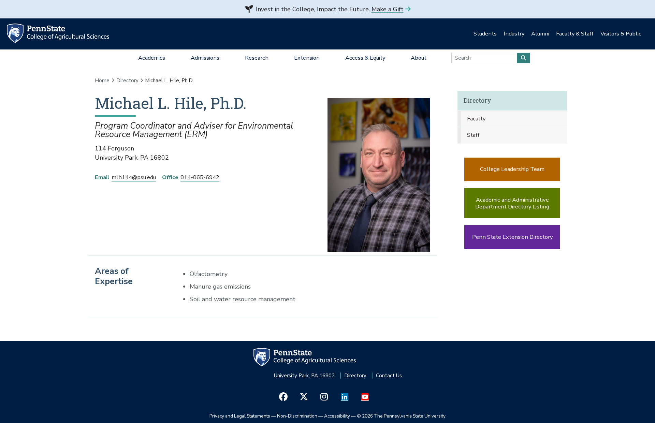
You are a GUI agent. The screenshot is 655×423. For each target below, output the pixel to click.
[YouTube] (365, 397)
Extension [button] (307, 58)
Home (102, 80)
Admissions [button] (205, 58)
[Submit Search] (523, 58)
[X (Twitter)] (303, 397)
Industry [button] (514, 34)
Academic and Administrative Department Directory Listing (512, 203)
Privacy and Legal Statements (239, 416)
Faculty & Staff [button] (575, 34)
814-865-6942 (199, 177)
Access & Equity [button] (365, 58)
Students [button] (485, 34)
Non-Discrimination (297, 416)
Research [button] (256, 58)
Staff (473, 135)
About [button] (418, 58)
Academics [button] (151, 58)
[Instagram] (324, 397)
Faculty (476, 118)
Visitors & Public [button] (620, 34)
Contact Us (389, 375)
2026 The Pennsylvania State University (401, 416)
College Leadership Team (512, 169)
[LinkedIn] (344, 397)
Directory (127, 80)
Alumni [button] (540, 34)
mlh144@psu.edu (134, 177)
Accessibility (337, 416)
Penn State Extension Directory (512, 237)
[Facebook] (283, 397)
